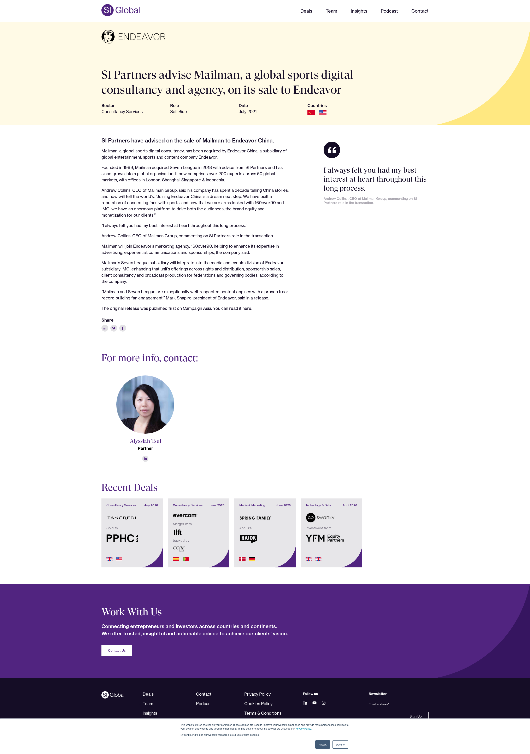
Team (331, 11)
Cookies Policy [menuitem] (258, 703)
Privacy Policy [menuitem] (257, 694)
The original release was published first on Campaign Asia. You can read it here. (176, 308)
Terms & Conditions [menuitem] (262, 713)
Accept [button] (322, 744)
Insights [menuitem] (150, 713)
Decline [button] (340, 744)
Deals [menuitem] (148, 694)
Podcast (389, 11)
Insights (359, 11)
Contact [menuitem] (203, 694)
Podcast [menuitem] (204, 703)
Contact (420, 11)
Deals (306, 11)
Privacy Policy (303, 728)
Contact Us (116, 650)
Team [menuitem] (148, 703)
